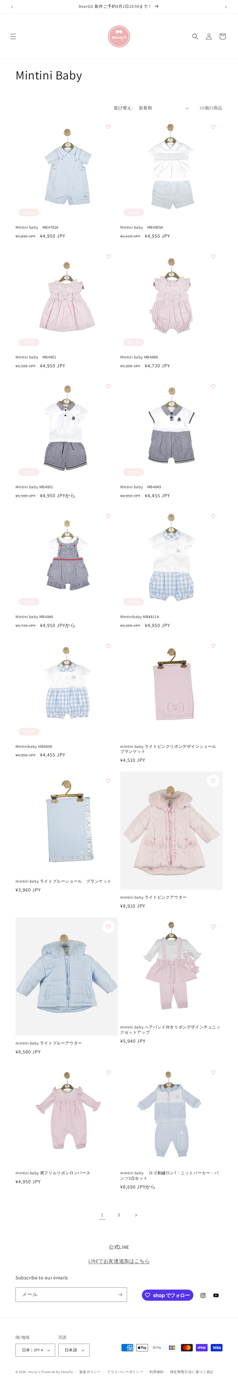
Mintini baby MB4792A (37, 227)
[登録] (120, 1294)
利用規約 (156, 1372)
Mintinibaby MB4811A (139, 616)
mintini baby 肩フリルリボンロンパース (52, 1173)
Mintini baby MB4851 (34, 487)
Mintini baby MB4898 (139, 357)
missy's (35, 1372)
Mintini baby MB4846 (34, 616)
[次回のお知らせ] (226, 7)
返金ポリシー (90, 1372)
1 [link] (102, 1214)
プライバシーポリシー (125, 1372)
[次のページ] (136, 1215)
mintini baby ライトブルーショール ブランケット (63, 881)
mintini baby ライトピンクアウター (153, 897)
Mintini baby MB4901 (35, 357)
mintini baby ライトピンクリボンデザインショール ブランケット (170, 749)
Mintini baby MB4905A (141, 227)
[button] (13, 36)
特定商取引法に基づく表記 (192, 1372)
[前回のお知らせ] (12, 7)
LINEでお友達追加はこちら (119, 1261)
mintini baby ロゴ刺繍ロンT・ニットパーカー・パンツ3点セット (169, 1176)
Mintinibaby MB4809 (33, 746)
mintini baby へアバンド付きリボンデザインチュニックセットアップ (170, 1030)
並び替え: (123, 108)
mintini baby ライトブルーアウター (48, 1043)
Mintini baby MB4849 (140, 487)
